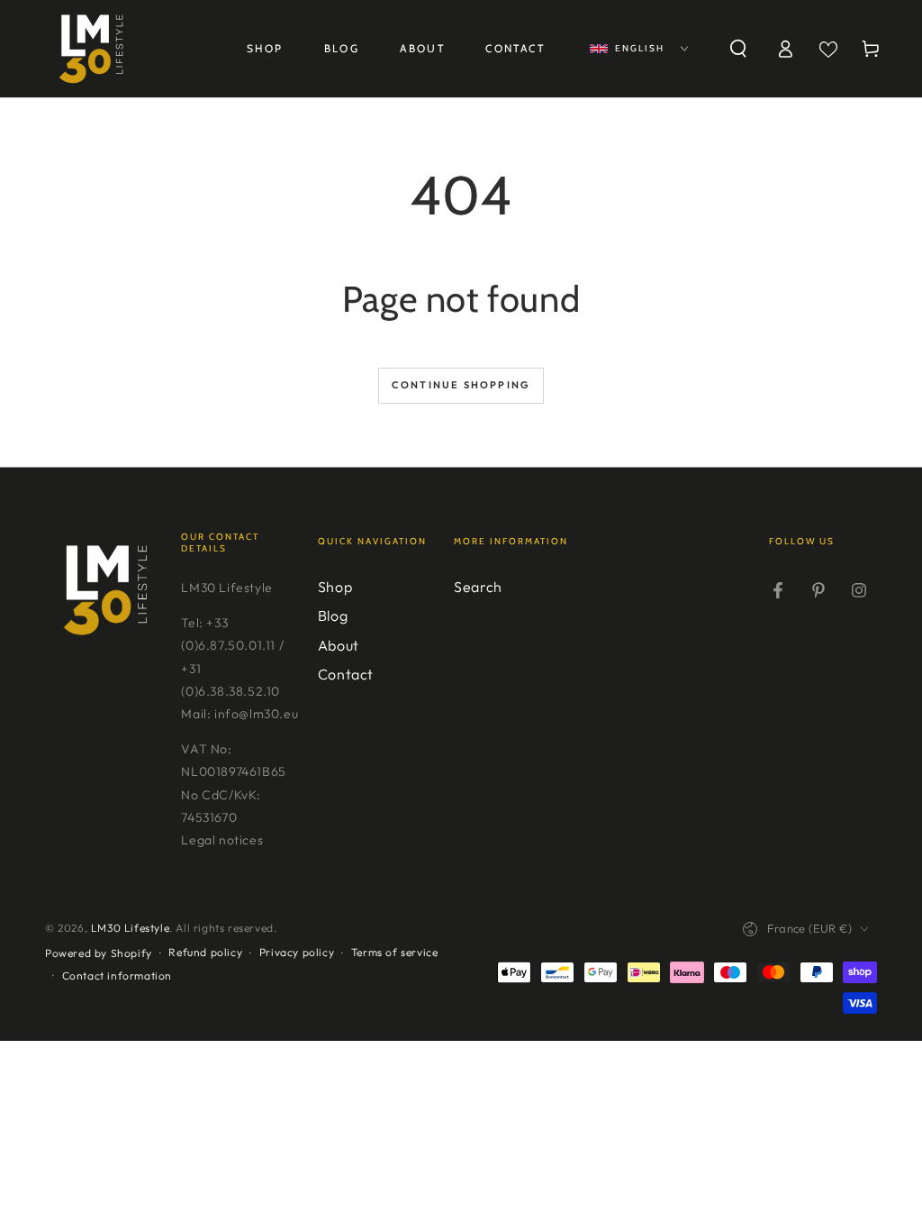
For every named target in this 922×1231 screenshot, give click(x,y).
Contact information (117, 975)
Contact (346, 674)
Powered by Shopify (98, 953)
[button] (738, 48)
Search (478, 587)
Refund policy (205, 952)
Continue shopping (461, 384)
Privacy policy (296, 952)
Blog (333, 615)
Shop (335, 587)
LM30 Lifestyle (130, 928)
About (338, 645)
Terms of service (394, 952)
